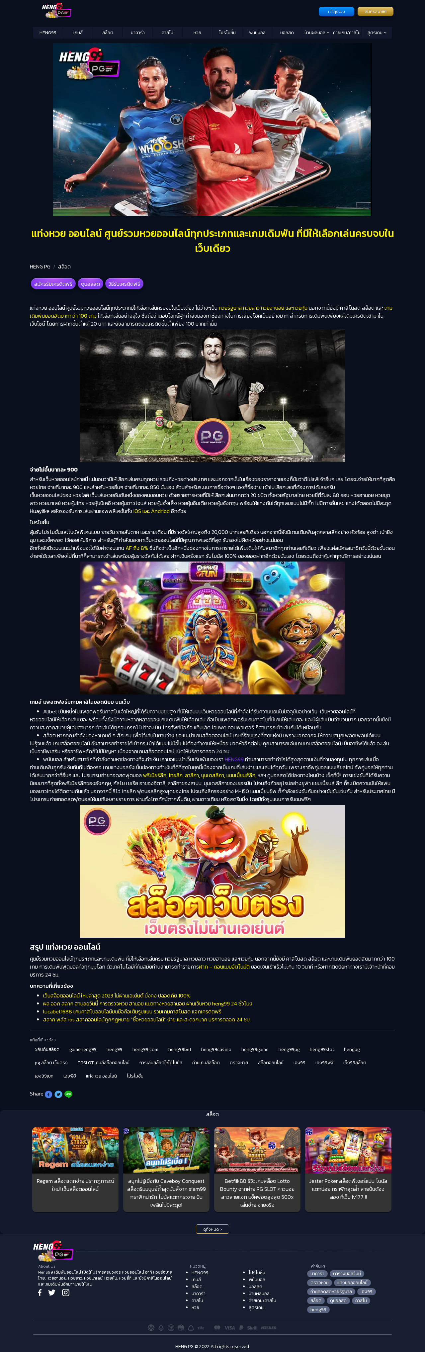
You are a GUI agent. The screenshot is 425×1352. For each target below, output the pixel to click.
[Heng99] (175, 11)
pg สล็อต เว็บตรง (51, 1062)
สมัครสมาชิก (375, 12)
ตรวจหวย (239, 1062)
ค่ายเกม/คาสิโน (347, 32)
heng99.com (145, 1049)
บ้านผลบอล (315, 32)
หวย (197, 32)
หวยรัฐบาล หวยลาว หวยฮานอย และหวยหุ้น (262, 308)
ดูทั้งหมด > (212, 1229)
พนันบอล (257, 32)
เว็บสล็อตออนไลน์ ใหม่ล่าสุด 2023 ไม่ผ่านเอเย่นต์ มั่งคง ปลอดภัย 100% (117, 995)
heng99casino (216, 1049)
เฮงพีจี (69, 1076)
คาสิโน (167, 32)
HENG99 (48, 32)
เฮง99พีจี (324, 1062)
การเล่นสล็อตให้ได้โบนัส (160, 1062)
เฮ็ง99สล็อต (354, 1062)
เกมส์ (78, 32)
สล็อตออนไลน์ (271, 1062)
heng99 (115, 1049)
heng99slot (322, 1049)
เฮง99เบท (44, 1076)
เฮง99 (299, 1062)
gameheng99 (83, 1049)
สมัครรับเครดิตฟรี (53, 284)
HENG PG (40, 266)
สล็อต (107, 32)
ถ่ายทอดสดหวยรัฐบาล (331, 1291)
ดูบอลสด (90, 284)
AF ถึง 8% (136, 548)
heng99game (255, 1049)
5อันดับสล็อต (47, 1049)
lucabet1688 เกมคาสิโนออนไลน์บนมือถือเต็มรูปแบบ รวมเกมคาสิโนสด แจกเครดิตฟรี (132, 1011)
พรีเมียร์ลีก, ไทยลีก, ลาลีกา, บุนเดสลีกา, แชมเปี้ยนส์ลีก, (199, 775)
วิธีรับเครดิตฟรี (124, 284)
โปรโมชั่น (227, 32)
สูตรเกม (375, 32)
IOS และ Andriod (151, 511)
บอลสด (287, 32)
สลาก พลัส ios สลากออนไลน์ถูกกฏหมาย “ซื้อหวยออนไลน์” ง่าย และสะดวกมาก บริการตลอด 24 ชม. (147, 1019)
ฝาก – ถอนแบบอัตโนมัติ (224, 967)
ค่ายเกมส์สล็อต (206, 1062)
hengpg (352, 1049)
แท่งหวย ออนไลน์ (101, 1076)
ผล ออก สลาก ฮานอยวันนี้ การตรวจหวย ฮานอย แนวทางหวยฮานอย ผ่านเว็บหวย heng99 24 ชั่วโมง (147, 1003)
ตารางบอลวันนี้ (347, 1273)
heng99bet (179, 1049)
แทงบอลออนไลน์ (352, 1282)
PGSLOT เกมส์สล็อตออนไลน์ (103, 1062)
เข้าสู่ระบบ (336, 12)
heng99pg (289, 1049)
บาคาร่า (138, 32)
